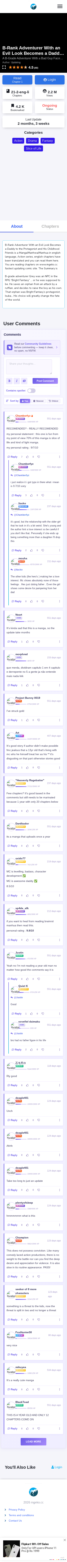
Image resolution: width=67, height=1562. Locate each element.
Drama (32, 140)
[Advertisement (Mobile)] (33, 185)
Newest (40, 401)
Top (26, 401)
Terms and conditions (21, 1515)
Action (18, 140)
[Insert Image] (24, 381)
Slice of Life (33, 148)
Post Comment (45, 380)
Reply (14, 456)
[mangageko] (33, 6)
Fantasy (47, 140)
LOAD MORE (33, 1441)
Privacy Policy (17, 1509)
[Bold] (9, 381)
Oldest (55, 401)
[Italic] (17, 381)
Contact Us (15, 1520)
